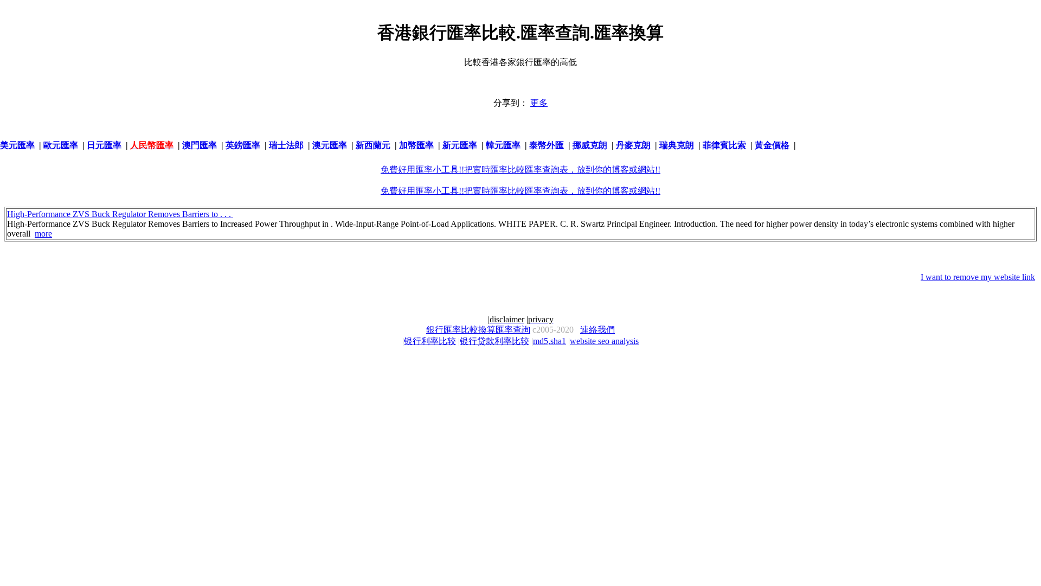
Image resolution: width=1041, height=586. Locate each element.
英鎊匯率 (243, 145)
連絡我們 (597, 329)
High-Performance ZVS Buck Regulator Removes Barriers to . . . (120, 214)
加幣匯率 (416, 145)
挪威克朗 (590, 145)
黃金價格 (772, 145)
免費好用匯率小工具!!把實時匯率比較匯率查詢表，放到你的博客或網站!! (520, 169)
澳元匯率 (329, 145)
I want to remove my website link (978, 277)
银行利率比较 (430, 341)
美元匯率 (17, 145)
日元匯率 (104, 145)
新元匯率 (459, 145)
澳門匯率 (199, 145)
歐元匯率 (60, 145)
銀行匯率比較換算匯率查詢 (478, 329)
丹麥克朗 (633, 145)
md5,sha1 (549, 341)
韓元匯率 (503, 145)
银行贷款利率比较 (494, 341)
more (43, 233)
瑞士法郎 (286, 145)
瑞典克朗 (676, 145)
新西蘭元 (373, 145)
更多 (539, 102)
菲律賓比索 (724, 145)
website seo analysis (604, 341)
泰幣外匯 (546, 145)
